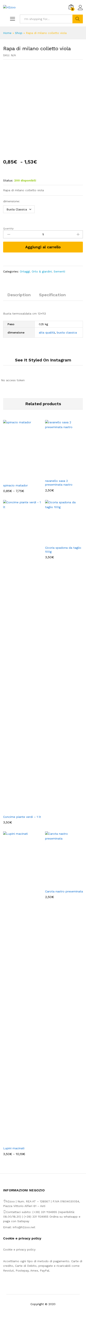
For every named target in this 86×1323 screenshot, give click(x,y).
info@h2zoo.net (24, 1227)
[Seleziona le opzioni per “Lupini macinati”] (17, 1141)
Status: (8, 180)
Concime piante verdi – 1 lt (22, 816)
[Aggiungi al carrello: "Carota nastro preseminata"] (59, 884)
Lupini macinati (13, 1148)
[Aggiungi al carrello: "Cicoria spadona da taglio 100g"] (59, 540)
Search (77, 19)
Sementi (59, 271)
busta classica (67, 332)
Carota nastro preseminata (64, 891)
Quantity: (8, 228)
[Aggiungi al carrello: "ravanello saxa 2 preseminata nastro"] (59, 473)
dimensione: (11, 201)
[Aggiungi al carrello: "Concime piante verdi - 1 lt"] (17, 809)
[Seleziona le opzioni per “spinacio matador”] (17, 478)
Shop (18, 33)
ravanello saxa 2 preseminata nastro (58, 482)
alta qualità (47, 332)
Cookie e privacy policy (19, 1249)
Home (7, 33)
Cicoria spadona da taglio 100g (63, 549)
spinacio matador (15, 485)
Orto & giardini (42, 271)
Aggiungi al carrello (43, 247)
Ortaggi (25, 271)
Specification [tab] (52, 295)
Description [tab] (19, 295)
